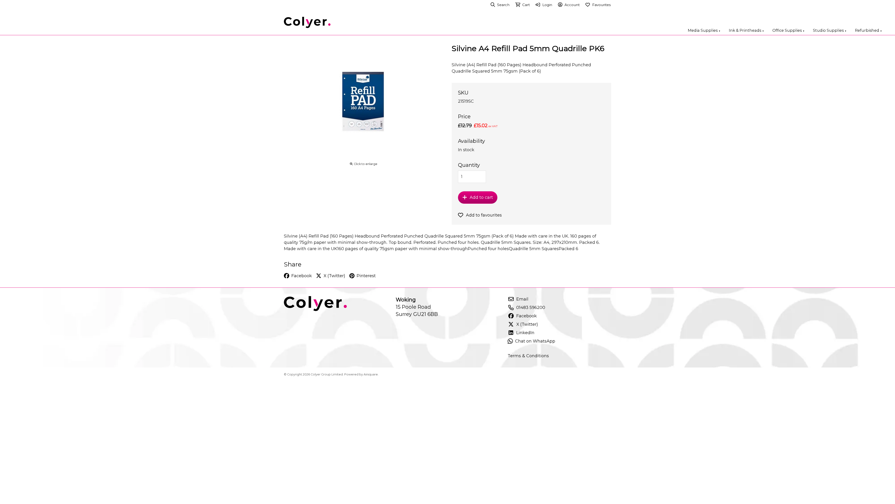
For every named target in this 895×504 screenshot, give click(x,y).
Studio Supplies (830, 30)
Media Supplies (704, 30)
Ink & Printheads (746, 30)
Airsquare (371, 374)
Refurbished (868, 30)
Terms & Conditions (528, 355)
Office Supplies (788, 30)
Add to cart (481, 197)
